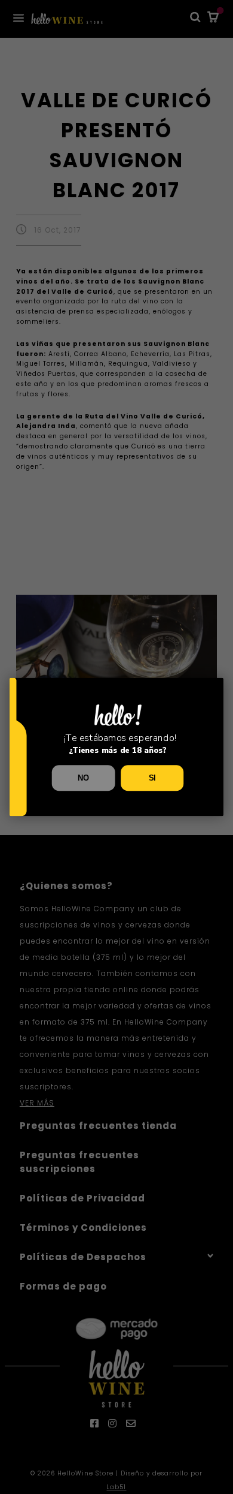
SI (152, 778)
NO (83, 778)
